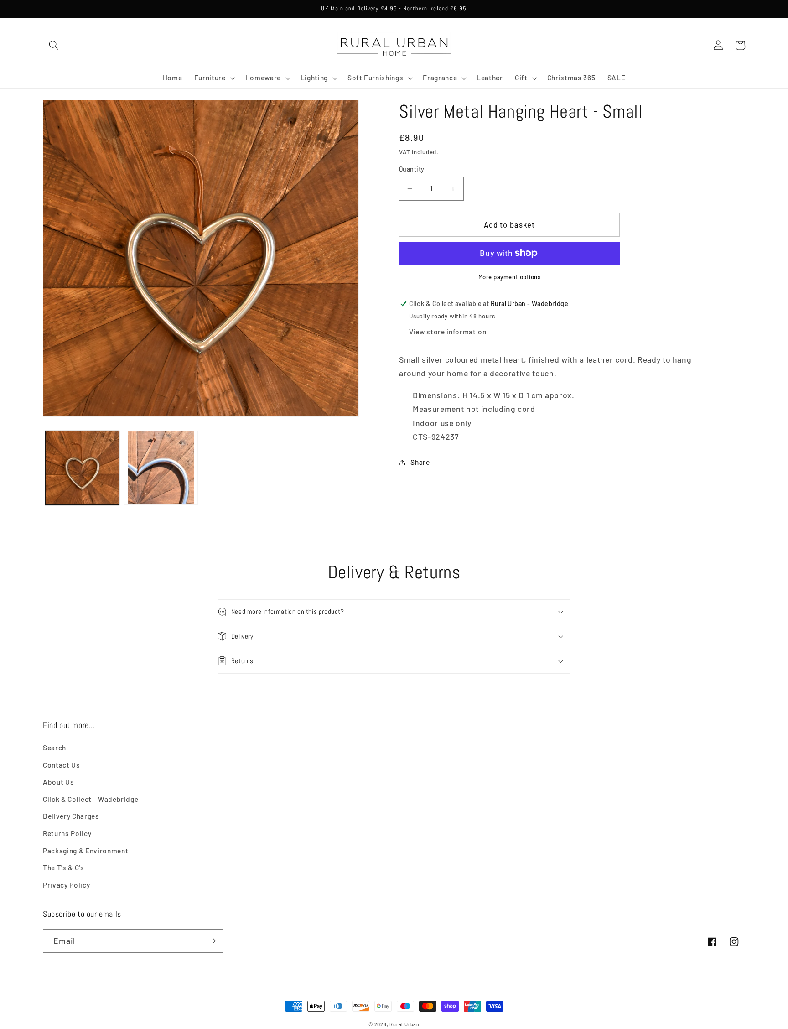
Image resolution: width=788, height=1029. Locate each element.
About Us (58, 782)
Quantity (412, 169)
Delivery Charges (71, 816)
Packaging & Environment (85, 851)
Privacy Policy (66, 885)
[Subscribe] (212, 941)
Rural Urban (404, 1024)
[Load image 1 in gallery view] (82, 468)
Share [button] (420, 462)
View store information (448, 331)
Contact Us (61, 765)
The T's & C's (63, 867)
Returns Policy (67, 833)
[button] (54, 45)
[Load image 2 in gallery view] (161, 468)
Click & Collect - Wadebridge (90, 799)
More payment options (509, 277)
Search (54, 747)
